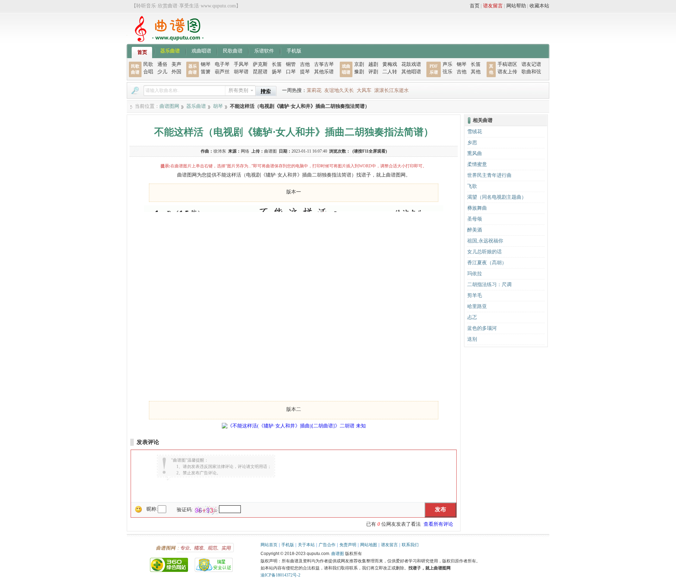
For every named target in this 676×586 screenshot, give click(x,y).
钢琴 (206, 64)
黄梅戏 (389, 64)
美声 (176, 64)
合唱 (148, 71)
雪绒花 (474, 131)
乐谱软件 (264, 50)
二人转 (389, 71)
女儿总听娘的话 (484, 251)
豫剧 (359, 71)
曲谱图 (337, 553)
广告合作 (327, 544)
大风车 (364, 90)
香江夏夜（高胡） (487, 262)
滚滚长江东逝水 (391, 90)
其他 (476, 71)
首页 (475, 5)
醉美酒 (474, 230)
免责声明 (347, 544)
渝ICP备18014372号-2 (280, 575)
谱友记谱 (531, 64)
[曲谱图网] (165, 40)
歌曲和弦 (531, 71)
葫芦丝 (222, 71)
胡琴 (218, 106)
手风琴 (241, 64)
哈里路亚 (477, 306)
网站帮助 (516, 5)
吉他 (305, 64)
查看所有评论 (438, 524)
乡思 (472, 142)
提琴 (305, 71)
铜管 (291, 64)
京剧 (359, 64)
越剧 (373, 64)
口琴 (291, 71)
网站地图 (368, 544)
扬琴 (277, 71)
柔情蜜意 (477, 164)
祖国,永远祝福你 (485, 240)
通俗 (162, 64)
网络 (245, 151)
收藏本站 (539, 5)
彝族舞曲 (477, 208)
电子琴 (222, 64)
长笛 (277, 64)
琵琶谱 (260, 71)
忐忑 (472, 317)
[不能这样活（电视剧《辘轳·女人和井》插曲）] (293, 392)
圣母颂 (474, 219)
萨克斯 (260, 64)
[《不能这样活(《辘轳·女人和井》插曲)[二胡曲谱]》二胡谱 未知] (294, 425)
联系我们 (410, 544)
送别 (472, 339)
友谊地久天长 (339, 90)
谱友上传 (507, 71)
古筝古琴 (324, 64)
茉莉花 (314, 90)
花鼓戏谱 (411, 64)
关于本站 (306, 544)
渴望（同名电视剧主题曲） (496, 197)
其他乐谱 (324, 71)
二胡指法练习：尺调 (489, 284)
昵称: (152, 509)
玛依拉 (474, 273)
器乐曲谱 (170, 50)
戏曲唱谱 (201, 50)
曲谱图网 (169, 106)
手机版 (294, 50)
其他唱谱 (411, 71)
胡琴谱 (241, 71)
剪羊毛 (474, 295)
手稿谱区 (507, 64)
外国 (176, 71)
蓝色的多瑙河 (482, 328)
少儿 (162, 71)
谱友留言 (493, 5)
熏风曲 (474, 153)
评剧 (373, 71)
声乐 (447, 64)
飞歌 (472, 186)
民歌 (148, 64)
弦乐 (447, 71)
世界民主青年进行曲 (489, 175)
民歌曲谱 (233, 50)
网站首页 (269, 544)
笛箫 (206, 71)
